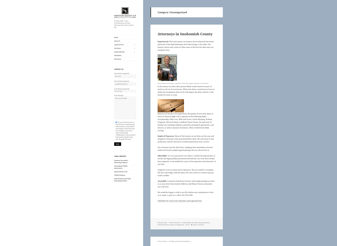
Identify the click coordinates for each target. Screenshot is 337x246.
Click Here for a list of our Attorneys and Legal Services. (180, 201)
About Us (117, 41)
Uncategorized (179, 225)
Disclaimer (117, 55)
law (188, 225)
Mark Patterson (175, 223)
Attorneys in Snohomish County (185, 34)
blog (200, 223)
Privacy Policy (162, 241)
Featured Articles (163, 225)
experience (205, 223)
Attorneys (117, 48)
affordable (187, 223)
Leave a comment (198, 225)
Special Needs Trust (120, 172)
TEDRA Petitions (119, 175)
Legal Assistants (119, 52)
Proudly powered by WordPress (179, 241)
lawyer (172, 225)
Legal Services (119, 45)
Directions (117, 59)
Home (116, 37)
